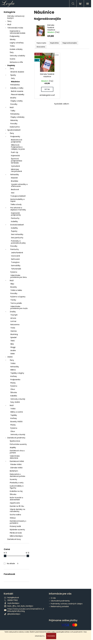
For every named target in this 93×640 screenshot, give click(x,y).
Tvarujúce (15, 262)
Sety (13, 78)
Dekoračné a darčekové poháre (17, 475)
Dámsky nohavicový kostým (15, 17)
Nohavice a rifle (16, 62)
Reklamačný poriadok (60, 606)
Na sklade (12, 563)
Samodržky (15, 265)
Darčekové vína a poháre (17, 451)
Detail (47, 89)
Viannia (13, 331)
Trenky (13, 300)
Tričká (12, 363)
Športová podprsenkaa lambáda (16, 160)
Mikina (13, 370)
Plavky (13, 383)
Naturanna (14, 324)
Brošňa (13, 98)
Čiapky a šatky (16, 101)
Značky (13, 311)
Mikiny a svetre (16, 412)
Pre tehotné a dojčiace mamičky (18, 208)
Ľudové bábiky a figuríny (16, 487)
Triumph (14, 315)
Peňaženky (14, 114)
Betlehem (14, 471)
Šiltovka (13, 392)
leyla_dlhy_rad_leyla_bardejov (20, 606)
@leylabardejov (13, 614)
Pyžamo (13, 272)
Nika (12, 344)
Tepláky (13, 415)
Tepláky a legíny (17, 373)
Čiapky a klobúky (17, 117)
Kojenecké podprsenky (16, 214)
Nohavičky (14, 174)
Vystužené (15, 166)
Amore (13, 318)
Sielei (12, 353)
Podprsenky (14, 36)
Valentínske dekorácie (15, 457)
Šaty (12, 52)
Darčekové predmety (16, 438)
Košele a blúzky (16, 49)
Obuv (12, 389)
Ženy (9, 21)
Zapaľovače (15, 503)
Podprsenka (15, 379)
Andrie (13, 350)
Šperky (13, 75)
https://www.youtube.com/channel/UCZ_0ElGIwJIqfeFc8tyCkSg (25, 610)
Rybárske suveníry (17, 529)
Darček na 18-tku (17, 506)
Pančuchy (15, 218)
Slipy (12, 284)
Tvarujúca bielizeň (18, 196)
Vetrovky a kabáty (17, 55)
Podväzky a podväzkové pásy (18, 242)
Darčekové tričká (17, 461)
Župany (14, 231)
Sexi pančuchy (17, 237)
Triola (12, 328)
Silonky (13, 39)
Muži (9, 24)
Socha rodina (15, 514)
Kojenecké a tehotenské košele (17, 32)
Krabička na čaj (16, 491)
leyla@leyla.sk (13, 597)
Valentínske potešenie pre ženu (18, 276)
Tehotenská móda (15, 28)
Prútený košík (15, 526)
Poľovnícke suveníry (18, 444)
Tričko (12, 46)
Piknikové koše (16, 533)
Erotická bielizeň (17, 225)
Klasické (14, 178)
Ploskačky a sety (16, 482)
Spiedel (13, 337)
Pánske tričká (15, 464)
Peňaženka (15, 85)
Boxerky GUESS (16, 421)
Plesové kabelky (17, 94)
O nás (53, 598)
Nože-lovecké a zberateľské (16, 498)
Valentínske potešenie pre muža (18, 307)
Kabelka (13, 396)
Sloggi (12, 347)
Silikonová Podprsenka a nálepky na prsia (18, 147)
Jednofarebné (17, 252)
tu (44, 636)
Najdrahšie (54, 43)
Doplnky (11, 65)
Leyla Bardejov (13, 603)
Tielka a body (16, 204)
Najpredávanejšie (70, 43)
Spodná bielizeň (14, 130)
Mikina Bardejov (16, 536)
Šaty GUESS (15, 402)
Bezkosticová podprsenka (16, 141)
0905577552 (12, 600)
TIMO (12, 340)
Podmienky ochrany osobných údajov (67, 603)
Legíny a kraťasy (17, 43)
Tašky (12, 110)
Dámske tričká (16, 467)
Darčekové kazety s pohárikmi (18, 522)
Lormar (13, 321)
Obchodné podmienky (60, 601)
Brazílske (14, 181)
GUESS (10, 357)
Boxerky (13, 287)
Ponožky (13, 104)
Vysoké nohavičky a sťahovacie (19, 185)
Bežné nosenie (17, 91)
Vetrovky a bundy (17, 399)
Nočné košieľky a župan (17, 200)
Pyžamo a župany (17, 296)
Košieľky (14, 221)
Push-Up (14, 152)
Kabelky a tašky (16, 88)
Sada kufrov (15, 127)
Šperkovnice (15, 441)
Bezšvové (15, 189)
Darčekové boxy (14, 539)
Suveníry (13, 479)
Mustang (14, 334)
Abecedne (41, 47)
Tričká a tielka (16, 290)
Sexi (12, 193)
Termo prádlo (16, 303)
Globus (13, 518)
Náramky (14, 120)
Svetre (12, 59)
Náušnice (15, 81)
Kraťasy (13, 376)
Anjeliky (13, 447)
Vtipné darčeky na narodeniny (17, 510)
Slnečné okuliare (17, 72)
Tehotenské (16, 269)
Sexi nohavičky (17, 234)
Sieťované (15, 259)
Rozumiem (51, 636)
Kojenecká (15, 155)
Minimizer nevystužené (16, 170)
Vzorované (15, 256)
